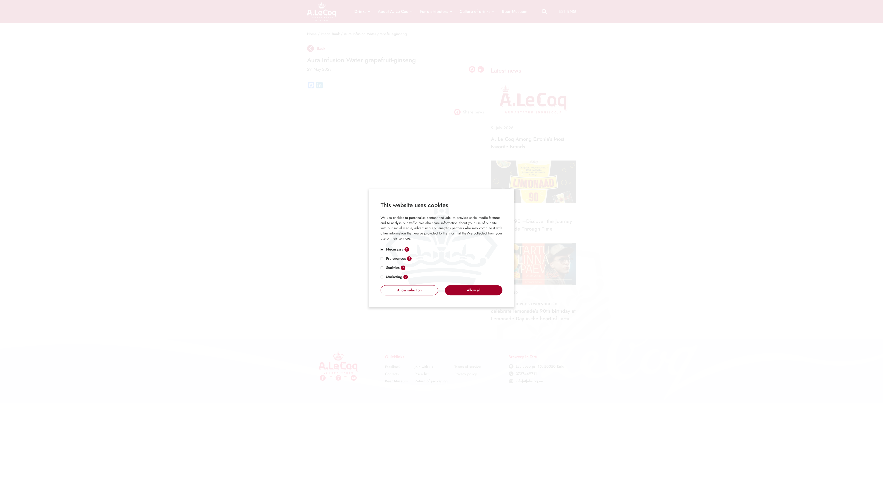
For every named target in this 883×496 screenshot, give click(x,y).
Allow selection (409, 290)
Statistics (393, 267)
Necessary (394, 249)
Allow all (474, 290)
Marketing (394, 276)
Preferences (396, 258)
